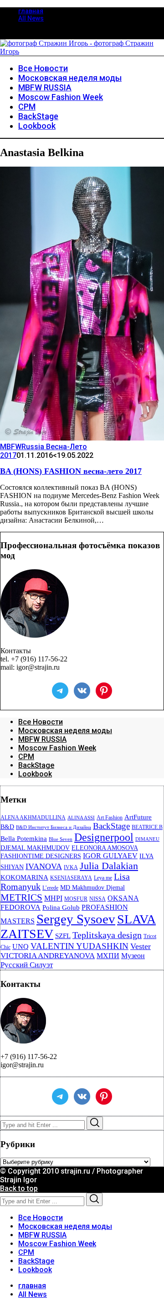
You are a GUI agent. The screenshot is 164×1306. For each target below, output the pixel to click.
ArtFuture (138, 817)
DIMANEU (147, 839)
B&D (7, 826)
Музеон (133, 956)
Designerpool (103, 837)
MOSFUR (75, 899)
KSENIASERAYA (71, 878)
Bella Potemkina (23, 838)
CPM (26, 756)
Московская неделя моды (65, 730)
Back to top (19, 1188)
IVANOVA (44, 866)
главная (30, 11)
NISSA (97, 899)
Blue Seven (60, 839)
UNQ (20, 946)
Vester (140, 946)
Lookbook (35, 774)
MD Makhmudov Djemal (92, 887)
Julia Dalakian (109, 865)
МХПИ (108, 956)
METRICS (21, 897)
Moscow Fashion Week (57, 748)
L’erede (50, 888)
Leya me (103, 878)
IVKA (71, 867)
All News (31, 18)
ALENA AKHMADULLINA (33, 817)
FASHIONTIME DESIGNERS (40, 856)
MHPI (53, 898)
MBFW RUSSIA (42, 739)
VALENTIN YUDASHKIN (79, 946)
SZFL (63, 935)
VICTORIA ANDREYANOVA (47, 955)
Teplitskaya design (107, 935)
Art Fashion (110, 817)
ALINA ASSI (81, 817)
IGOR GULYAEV (110, 856)
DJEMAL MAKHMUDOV (35, 847)
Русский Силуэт (26, 964)
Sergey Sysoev (75, 919)
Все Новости (40, 722)
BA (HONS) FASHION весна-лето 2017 (71, 471)
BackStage (36, 765)
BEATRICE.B (147, 827)
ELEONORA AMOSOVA (105, 847)
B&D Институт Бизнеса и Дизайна (53, 827)
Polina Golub (61, 907)
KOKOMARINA (24, 877)
